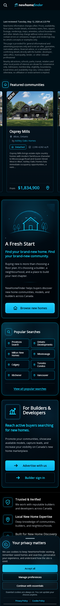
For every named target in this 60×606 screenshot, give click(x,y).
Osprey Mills (20, 131)
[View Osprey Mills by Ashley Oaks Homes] (30, 108)
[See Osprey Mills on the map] (47, 187)
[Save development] (48, 96)
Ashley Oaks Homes (25, 140)
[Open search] (5, 5)
